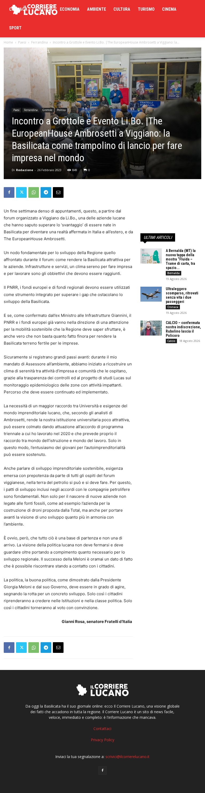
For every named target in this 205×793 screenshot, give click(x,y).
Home (8, 42)
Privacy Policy (102, 739)
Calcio (171, 341)
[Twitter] (21, 192)
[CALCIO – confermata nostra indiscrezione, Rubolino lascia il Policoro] (151, 328)
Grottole (47, 110)
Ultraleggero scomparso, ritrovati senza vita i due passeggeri (182, 295)
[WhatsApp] (33, 192)
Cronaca (18, 9)
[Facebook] (9, 192)
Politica (43, 9)
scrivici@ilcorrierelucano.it (127, 756)
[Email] (58, 192)
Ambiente (96, 9)
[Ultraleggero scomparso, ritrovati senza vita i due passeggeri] (151, 294)
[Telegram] (46, 192)
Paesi (22, 42)
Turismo (146, 9)
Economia (70, 9)
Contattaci (102, 728)
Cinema (169, 9)
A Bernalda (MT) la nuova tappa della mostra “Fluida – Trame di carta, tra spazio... (181, 259)
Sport (15, 27)
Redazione (24, 170)
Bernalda (173, 273)
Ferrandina (39, 42)
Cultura (121, 9)
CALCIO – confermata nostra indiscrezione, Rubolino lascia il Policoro (183, 329)
